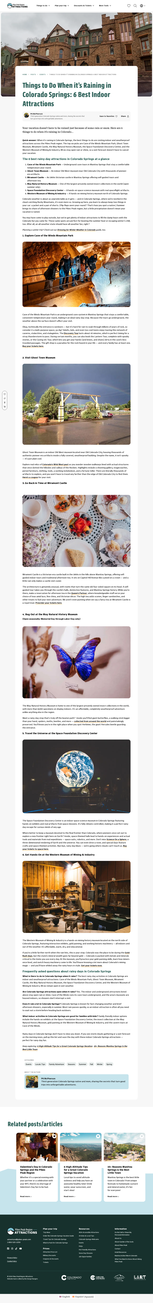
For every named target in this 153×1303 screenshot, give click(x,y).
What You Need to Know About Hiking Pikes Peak (128, 1260)
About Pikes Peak (121, 1245)
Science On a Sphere (116, 839)
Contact (117, 1249)
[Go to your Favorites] (5, 394)
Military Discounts (49, 1255)
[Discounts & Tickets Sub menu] (93, 5)
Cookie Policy (12, 1261)
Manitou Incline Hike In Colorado (126, 1256)
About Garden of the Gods (124, 1242)
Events (43, 74)
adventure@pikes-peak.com (19, 1239)
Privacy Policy (12, 1258)
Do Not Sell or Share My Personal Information (123, 1233)
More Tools (104, 6)
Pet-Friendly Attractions (87, 1250)
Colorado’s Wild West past (55, 464)
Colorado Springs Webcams (89, 1239)
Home (24, 74)
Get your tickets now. (91, 965)
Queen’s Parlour (79, 593)
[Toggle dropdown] (145, 5)
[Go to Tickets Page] (5, 398)
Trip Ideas (46, 1232)
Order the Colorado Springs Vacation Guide (58, 1236)
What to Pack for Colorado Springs (55, 1243)
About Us (118, 1238)
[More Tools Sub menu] (110, 5)
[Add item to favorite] (54, 1136)
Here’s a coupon (30, 477)
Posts (33, 74)
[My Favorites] (128, 5)
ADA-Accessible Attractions (89, 1232)
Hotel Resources (120, 1252)
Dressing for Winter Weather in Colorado (76, 230)
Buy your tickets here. (33, 346)
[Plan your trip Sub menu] (68, 5)
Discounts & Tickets (83, 6)
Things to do (41, 6)
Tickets (46, 1262)
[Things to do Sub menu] (49, 5)
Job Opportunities (85, 1256)
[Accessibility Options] (5, 402)
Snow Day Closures (86, 1253)
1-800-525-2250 (13, 1242)
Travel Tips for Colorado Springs (54, 1239)
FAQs (81, 1246)
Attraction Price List (50, 1252)
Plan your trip (60, 6)
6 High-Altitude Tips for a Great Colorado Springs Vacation (65, 1046)
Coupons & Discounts (51, 1259)
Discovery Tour (71, 333)
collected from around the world (90, 721)
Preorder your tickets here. (49, 603)
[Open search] (135, 5)
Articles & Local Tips (86, 1236)
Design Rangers (32, 1279)
